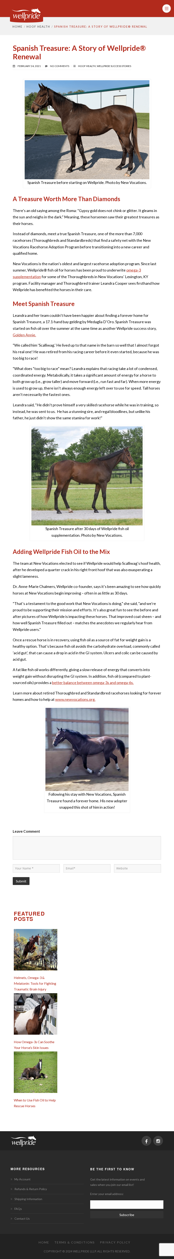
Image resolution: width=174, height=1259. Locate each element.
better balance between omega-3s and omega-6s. (93, 682)
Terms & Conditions (74, 1242)
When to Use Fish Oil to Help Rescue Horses (35, 1103)
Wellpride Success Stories (114, 66)
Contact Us (22, 1218)
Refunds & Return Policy (30, 1189)
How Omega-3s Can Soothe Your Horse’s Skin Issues (34, 1045)
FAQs (18, 1209)
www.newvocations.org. (75, 699)
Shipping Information (28, 1199)
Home (17, 26)
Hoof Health (38, 26)
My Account (22, 1179)
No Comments (59, 66)
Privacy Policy (115, 1242)
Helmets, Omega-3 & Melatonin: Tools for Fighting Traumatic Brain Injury (35, 983)
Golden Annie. (24, 335)
